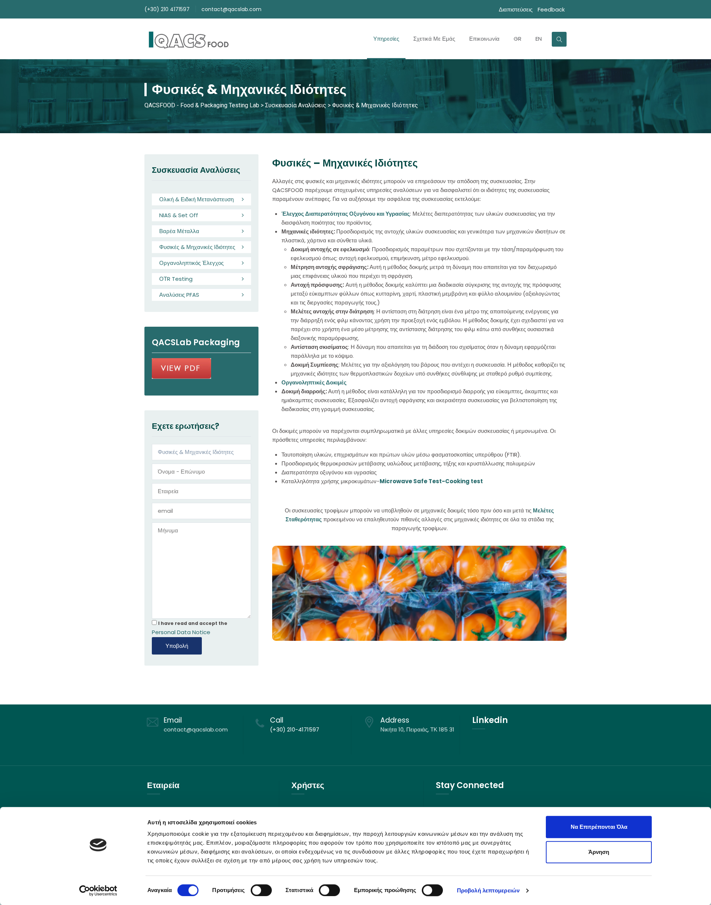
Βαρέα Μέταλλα (179, 231)
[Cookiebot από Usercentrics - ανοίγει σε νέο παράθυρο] (98, 890)
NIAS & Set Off (178, 215)
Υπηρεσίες (386, 39)
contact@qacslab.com (231, 9)
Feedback (551, 9)
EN (538, 39)
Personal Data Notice (181, 632)
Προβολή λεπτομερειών (488, 890)
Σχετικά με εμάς (434, 39)
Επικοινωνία (484, 39)
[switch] (261, 890)
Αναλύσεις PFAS (179, 295)
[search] (559, 39)
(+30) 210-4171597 (294, 729)
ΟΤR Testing (176, 279)
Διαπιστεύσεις (516, 9)
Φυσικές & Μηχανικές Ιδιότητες (197, 247)
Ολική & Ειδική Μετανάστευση (196, 199)
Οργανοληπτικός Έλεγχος (191, 263)
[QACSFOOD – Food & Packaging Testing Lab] (187, 38)
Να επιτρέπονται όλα (599, 827)
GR (517, 39)
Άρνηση (598, 852)
